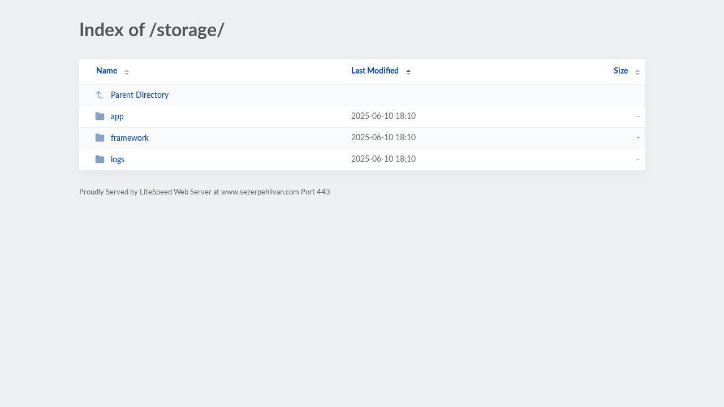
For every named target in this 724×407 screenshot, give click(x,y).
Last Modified (375, 71)
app (117, 117)
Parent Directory (140, 95)
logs (117, 160)
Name (106, 71)
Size (621, 71)
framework (130, 138)
